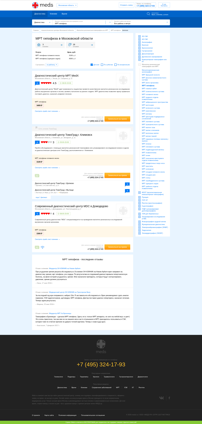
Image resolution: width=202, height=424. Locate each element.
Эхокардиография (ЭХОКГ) (152, 233)
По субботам (108, 65)
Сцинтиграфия (147, 206)
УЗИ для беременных (150, 214)
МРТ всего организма (150, 83)
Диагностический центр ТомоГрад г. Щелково (54, 183)
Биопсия (145, 45)
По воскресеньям (123, 65)
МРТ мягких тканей (149, 136)
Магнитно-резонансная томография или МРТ (151, 65)
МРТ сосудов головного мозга (153, 172)
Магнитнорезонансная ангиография (150, 71)
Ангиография (147, 42)
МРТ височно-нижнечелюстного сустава (154, 79)
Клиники (53, 14)
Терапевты (84, 377)
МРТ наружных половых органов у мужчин (155, 140)
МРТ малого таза (148, 127)
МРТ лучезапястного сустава (153, 124)
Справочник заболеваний (101, 387)
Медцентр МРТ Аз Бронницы (60, 313)
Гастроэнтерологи (126, 377)
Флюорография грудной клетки (154, 221)
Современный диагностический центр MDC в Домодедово (71, 206)
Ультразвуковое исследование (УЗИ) (153, 218)
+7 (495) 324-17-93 (145, 5)
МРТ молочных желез (150, 133)
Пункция (145, 197)
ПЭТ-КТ (145, 200)
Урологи (96, 377)
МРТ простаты (147, 166)
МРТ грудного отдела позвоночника (150, 98)
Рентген (142, 387)
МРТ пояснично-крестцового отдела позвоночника (153, 159)
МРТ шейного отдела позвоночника (150, 187)
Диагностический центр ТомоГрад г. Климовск (63, 134)
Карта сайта (49, 415)
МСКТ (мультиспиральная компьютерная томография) (153, 193)
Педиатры (71, 377)
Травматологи (109, 377)
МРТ (117, 387)
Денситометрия (148, 54)
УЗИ (125, 387)
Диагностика (39, 14)
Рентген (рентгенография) (152, 203)
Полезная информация (67, 415)
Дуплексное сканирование (152, 57)
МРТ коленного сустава (151, 108)
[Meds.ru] (101, 346)
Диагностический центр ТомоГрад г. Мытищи (54, 190)
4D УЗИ (145, 39)
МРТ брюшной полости (151, 75)
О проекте (36, 415)
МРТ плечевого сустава (151, 147)
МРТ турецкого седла (150, 183)
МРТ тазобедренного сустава (153, 181)
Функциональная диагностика (153, 224)
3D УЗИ (145, 36)
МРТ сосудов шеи (148, 175)
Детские (96, 65)
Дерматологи (143, 377)
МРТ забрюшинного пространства (155, 102)
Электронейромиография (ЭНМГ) (155, 227)
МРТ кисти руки (148, 105)
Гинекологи (58, 377)
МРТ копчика (147, 114)
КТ (133, 387)
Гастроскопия (147, 51)
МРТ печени (146, 144)
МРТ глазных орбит (149, 88)
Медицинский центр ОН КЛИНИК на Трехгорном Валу (69, 292)
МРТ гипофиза (148, 86)
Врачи (64, 14)
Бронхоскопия (147, 48)
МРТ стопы (146, 178)
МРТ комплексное (149, 111)
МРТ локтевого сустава (151, 121)
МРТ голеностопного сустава (153, 91)
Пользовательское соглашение (93, 415)
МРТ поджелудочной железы (153, 150)
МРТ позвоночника (149, 153)
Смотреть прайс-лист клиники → (47, 111)
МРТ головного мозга (150, 94)
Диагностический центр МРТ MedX (57, 75)
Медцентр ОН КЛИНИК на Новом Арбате (64, 268)
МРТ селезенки (148, 169)
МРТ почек (146, 155)
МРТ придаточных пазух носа (153, 163)
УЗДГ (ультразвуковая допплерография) (150, 210)
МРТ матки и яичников (150, 130)
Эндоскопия (146, 230)
